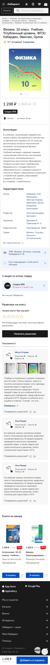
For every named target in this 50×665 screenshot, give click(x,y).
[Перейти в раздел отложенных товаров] (39, 4)
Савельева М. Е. (34, 223)
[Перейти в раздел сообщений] (26, 4)
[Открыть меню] (4, 4)
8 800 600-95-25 (10, 652)
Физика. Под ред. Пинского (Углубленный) (35, 235)
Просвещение (33, 228)
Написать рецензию (25, 333)
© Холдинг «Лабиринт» (13, 648)
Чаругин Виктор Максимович (13, 559)
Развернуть (9, 405)
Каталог (7, 10)
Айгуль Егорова (21, 352)
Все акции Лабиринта (12, 295)
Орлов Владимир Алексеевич (35, 205)
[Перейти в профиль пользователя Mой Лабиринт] (33, 4)
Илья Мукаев (20, 421)
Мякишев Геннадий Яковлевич (36, 559)
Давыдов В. (31, 220)
